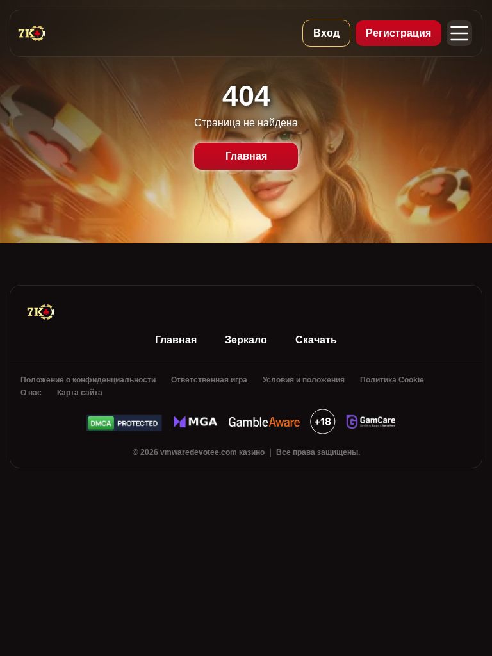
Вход (326, 33)
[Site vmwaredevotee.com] (46, 33)
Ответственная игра (209, 379)
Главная (246, 156)
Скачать (316, 339)
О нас (31, 392)
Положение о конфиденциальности (88, 379)
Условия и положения (304, 379)
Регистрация (398, 33)
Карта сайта (79, 392)
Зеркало (246, 339)
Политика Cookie (392, 379)
